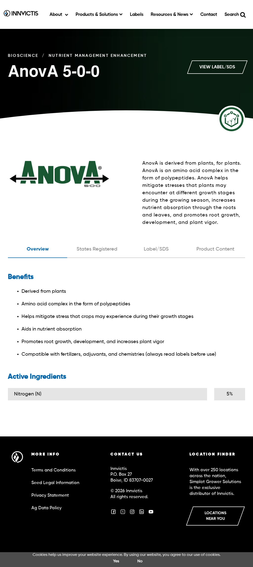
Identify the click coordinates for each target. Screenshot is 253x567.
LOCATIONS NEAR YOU (215, 516)
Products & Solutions (97, 14)
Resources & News (170, 14)
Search (232, 14)
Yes (116, 561)
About (56, 14)
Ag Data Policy (46, 508)
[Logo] (21, 14)
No (140, 561)
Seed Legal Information (55, 483)
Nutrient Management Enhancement (98, 56)
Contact (208, 14)
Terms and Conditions (53, 470)
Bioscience (23, 56)
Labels (136, 14)
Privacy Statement (50, 495)
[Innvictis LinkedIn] (142, 513)
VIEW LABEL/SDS (217, 67)
